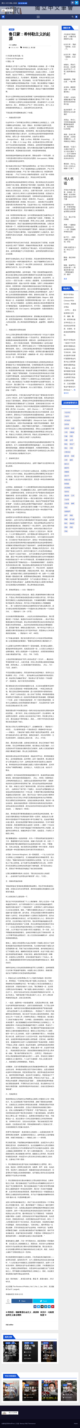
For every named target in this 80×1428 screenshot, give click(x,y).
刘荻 (71, 436)
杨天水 (66, 464)
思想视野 (11, 29)
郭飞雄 (72, 519)
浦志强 (66, 495)
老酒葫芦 (67, 511)
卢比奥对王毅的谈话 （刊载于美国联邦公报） (70, 36)
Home (76, 1423)
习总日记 (67, 412)
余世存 (66, 428)
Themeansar (32, 1423)
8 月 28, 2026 (30, 1394)
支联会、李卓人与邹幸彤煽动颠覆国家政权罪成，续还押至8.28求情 (70, 124)
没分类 (7, 1385)
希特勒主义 (26, 47)
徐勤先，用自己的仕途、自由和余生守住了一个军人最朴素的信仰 (70, 69)
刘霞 (65, 440)
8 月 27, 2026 (50, 1394)
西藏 (65, 519)
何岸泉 (66, 424)
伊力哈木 (67, 420)
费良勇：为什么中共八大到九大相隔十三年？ (70, 166)
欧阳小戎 (67, 480)
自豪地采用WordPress (8, 1423)
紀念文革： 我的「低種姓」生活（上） (70, 57)
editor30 (10, 1397)
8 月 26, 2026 (69, 1394)
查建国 (66, 472)
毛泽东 (66, 491)
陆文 (65, 523)
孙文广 (72, 444)
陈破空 (72, 523)
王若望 (66, 503)
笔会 (65, 507)
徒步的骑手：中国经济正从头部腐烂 (70, 112)
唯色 (65, 444)
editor (14, 45)
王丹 (72, 495)
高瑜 (65, 531)
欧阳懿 (66, 484)
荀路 (71, 515)
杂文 (32, 1342)
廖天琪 (66, 456)
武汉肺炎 (67, 488)
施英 (71, 460)
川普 (71, 448)
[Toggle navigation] (38, 17)
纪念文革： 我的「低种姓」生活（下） (70, 47)
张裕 (72, 456)
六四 (65, 432)
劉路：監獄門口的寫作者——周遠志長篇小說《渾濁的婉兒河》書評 (70, 269)
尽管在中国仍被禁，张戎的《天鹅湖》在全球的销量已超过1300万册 (70, 194)
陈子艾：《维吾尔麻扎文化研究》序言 (70, 239)
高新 (71, 527)
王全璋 (66, 499)
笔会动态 (46, 1342)
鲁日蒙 (33, 47)
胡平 (65, 515)
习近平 (66, 416)
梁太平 (66, 476)
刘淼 (65, 436)
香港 (65, 527)
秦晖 (72, 503)
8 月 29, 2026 (11, 1394)
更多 (65, 279)
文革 (65, 460)
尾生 (65, 448)
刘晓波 (72, 432)
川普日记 (67, 452)
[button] (72, 17)
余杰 (72, 428)
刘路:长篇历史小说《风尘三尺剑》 (70, 249)
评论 (13, 1343)
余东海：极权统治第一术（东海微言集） (70, 89)
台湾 (71, 440)
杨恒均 (66, 468)
